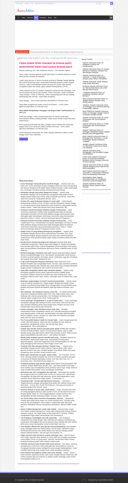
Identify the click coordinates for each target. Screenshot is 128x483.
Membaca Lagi (23, 139)
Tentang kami (19, 3)
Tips (55, 17)
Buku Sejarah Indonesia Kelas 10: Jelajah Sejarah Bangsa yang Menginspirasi (56, 52)
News (23, 17)
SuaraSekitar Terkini (105, 480)
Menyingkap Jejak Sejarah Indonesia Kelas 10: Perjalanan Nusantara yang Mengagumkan (94, 179)
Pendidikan (43, 17)
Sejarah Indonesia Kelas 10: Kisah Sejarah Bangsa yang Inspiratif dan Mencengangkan (96, 166)
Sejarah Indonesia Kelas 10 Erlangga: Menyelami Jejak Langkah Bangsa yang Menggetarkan (96, 131)
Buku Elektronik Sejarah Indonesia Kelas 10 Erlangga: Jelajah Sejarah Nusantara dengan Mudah (96, 113)
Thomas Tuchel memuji (65, 80)
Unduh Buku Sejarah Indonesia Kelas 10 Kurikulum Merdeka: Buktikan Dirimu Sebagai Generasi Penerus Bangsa (95, 159)
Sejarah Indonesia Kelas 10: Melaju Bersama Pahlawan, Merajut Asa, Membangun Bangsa (96, 70)
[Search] (111, 3)
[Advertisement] (64, 34)
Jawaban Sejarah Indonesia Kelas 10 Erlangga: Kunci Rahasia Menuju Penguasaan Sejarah (96, 106)
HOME (18, 17)
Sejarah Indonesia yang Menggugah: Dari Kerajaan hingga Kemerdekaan (95, 152)
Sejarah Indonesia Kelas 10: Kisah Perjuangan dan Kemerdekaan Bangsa (95, 119)
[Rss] (97, 4)
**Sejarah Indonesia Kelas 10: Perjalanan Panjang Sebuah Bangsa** (94, 94)
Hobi (36, 17)
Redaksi (27, 3)
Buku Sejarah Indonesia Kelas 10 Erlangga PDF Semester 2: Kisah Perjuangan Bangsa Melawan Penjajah (95, 138)
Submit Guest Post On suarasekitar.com (45, 3)
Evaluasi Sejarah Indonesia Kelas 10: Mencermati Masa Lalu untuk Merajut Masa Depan (95, 87)
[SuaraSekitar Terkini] (25, 10)
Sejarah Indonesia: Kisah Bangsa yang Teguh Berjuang (95, 82)
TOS (32, 3)
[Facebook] (98, 4)
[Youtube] (100, 4)
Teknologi (30, 17)
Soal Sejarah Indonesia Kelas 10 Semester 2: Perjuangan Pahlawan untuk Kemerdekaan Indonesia (96, 172)
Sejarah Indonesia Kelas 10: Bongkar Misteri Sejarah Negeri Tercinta (94, 185)
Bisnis (50, 17)
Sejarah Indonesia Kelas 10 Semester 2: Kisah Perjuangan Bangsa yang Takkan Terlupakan (95, 77)
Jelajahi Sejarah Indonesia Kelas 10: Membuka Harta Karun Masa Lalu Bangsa (95, 146)
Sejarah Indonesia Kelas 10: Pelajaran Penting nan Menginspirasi (93, 64)
